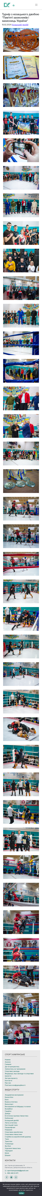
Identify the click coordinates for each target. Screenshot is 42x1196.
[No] (40, 1189)
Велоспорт (9, 1104)
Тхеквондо (9, 1144)
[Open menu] (36, 5)
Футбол (8, 1146)
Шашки (7, 1155)
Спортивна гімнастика (13, 1134)
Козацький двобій (20, 25)
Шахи (7, 1153)
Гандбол (8, 1111)
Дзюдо (7, 1113)
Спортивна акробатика (14, 1132)
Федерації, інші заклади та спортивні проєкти (19, 1075)
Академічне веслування (14, 1095)
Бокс (7, 1100)
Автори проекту (11, 1078)
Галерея (8, 1064)
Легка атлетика (11, 1123)
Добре (21, 1193)
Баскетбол (9, 1097)
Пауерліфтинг (10, 1127)
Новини (7, 1060)
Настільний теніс (11, 1125)
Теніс (7, 1139)
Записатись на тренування (15, 1069)
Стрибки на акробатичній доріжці (18, 1137)
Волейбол (9, 1109)
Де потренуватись (12, 1067)
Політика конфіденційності (15, 1085)
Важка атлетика (11, 1102)
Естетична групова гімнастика (16, 1116)
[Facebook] (13, 5)
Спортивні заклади (12, 1071)
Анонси (8, 1062)
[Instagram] (16, 1177)
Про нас (8, 1083)
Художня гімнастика (13, 1148)
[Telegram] (11, 1177)
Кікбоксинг (9, 1118)
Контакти (8, 1081)
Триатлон (8, 1141)
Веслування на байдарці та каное (18, 1106)
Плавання (8, 1130)
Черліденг (9, 1151)
